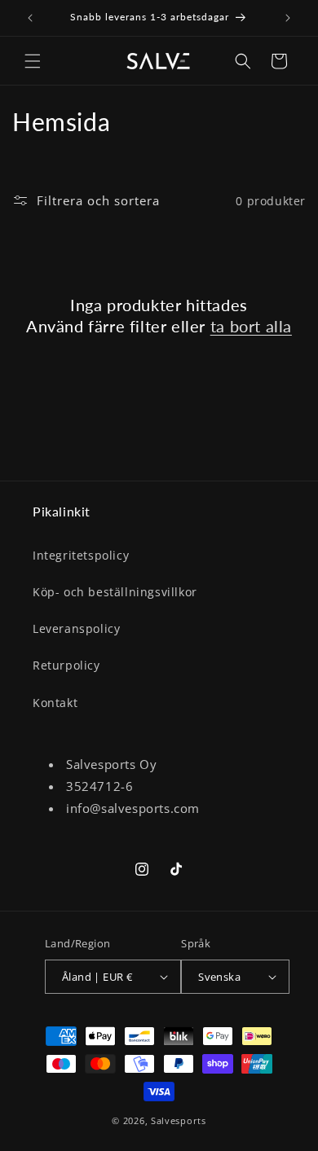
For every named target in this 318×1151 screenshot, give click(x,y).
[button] (33, 61)
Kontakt (55, 702)
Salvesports (178, 1120)
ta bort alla (251, 326)
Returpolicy (66, 665)
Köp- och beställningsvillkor (115, 592)
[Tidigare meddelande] (30, 18)
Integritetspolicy (81, 555)
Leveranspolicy (76, 628)
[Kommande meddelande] (288, 18)
